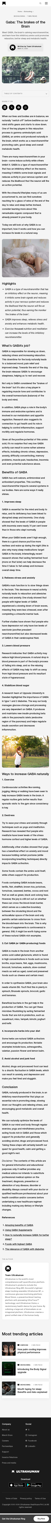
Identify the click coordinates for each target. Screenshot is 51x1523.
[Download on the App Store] (17, 1484)
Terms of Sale (11, 1498)
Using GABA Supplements (18, 1230)
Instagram (32, 1435)
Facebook (32, 1441)
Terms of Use (40, 1498)
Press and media (9, 1463)
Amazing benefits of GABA (19, 1225)
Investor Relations (9, 1457)
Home (20, 11)
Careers (5, 1441)
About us (6, 1430)
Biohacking (28, 11)
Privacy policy (26, 1498)
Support (5, 1452)
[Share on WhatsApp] (25, 107)
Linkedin (31, 1446)
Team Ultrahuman (34, 46)
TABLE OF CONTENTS (13, 93)
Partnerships (7, 1446)
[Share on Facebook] (18, 107)
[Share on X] (11, 107)
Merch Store (7, 1435)
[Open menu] (46, 3)
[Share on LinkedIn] (4, 107)
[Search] (40, 3)
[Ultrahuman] (4, 3)
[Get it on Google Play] (34, 1484)
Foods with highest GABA (18, 1244)
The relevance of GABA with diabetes (24, 1249)
